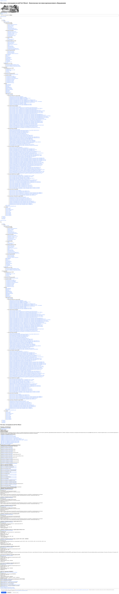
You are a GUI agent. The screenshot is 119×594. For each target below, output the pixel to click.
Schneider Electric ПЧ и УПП (10, 273)
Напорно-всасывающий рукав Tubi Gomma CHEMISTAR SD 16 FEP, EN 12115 (22, 102)
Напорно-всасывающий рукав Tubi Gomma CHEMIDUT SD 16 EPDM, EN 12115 (22, 99)
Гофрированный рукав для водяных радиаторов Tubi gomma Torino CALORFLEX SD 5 (23, 383)
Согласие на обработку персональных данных (13, 66)
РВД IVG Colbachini (9, 88)
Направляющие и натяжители (12, 44)
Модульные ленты (11, 43)
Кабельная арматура (11, 231)
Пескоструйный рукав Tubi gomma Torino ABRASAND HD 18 (19, 335)
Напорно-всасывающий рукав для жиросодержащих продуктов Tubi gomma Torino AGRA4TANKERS (26, 367)
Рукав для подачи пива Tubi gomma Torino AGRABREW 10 (19, 351)
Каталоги (3, 216)
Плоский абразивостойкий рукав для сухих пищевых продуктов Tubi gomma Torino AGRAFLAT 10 (25, 372)
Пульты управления (11, 255)
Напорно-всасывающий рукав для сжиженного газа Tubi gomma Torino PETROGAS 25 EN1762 (25, 127)
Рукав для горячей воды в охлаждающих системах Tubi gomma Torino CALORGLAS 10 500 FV (25, 187)
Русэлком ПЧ (8, 72)
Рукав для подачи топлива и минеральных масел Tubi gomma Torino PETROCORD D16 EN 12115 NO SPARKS (27, 314)
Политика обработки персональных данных (13, 65)
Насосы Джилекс (8, 215)
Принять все (4, 592)
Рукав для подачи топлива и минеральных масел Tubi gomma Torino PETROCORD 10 (23, 109)
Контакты (3, 218)
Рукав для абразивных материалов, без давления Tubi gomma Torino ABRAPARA (22, 140)
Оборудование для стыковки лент (13, 48)
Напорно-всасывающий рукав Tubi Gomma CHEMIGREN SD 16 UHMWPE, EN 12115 (23, 100)
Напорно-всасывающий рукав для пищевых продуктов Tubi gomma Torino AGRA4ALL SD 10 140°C (26, 161)
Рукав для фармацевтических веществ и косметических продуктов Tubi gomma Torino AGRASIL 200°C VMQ (27, 171)
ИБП (8, 38)
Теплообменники (8, 57)
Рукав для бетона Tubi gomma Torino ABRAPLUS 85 (18, 133)
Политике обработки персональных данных (21, 590)
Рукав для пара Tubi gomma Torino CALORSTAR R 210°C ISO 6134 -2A (21, 185)
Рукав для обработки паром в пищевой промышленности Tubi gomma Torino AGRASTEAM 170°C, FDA (26, 164)
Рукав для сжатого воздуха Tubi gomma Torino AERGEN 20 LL (20, 394)
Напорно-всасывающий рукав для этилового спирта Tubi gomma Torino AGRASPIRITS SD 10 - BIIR (26, 155)
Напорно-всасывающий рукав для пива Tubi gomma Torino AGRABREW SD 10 (22, 148)
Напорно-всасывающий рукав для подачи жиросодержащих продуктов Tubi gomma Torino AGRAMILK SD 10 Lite (28, 159)
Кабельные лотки (10, 26)
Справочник (6, 62)
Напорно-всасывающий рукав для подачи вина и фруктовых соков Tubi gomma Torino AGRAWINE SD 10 (26, 356)
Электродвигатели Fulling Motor (11, 76)
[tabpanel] (59, 427)
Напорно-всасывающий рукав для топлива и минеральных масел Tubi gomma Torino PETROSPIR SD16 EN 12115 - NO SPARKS (30, 319)
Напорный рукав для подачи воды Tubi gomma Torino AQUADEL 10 (20, 198)
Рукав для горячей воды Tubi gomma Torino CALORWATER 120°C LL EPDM (22, 175)
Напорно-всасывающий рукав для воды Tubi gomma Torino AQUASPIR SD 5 (22, 201)
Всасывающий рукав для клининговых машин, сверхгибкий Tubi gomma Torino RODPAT (24, 145)
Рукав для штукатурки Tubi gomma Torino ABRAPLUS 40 (19, 132)
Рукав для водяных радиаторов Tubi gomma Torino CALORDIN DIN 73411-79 (22, 178)
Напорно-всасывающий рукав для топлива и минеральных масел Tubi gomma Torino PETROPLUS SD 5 (26, 121)
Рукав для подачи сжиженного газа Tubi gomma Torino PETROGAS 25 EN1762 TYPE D (23, 126)
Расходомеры (8, 60)
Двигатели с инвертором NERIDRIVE (7, 443)
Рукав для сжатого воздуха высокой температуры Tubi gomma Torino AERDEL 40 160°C (24, 194)
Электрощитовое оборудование (13, 29)
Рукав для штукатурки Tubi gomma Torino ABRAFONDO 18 (19, 134)
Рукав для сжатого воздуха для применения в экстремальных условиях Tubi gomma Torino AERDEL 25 (26, 193)
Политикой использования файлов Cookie (67, 589)
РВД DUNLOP (8, 85)
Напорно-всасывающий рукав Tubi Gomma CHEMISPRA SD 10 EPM (21, 308)
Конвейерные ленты (11, 41)
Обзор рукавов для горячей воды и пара (16, 378)
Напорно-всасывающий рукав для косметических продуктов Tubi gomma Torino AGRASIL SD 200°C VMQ (27, 172)
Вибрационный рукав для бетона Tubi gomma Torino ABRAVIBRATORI (21, 138)
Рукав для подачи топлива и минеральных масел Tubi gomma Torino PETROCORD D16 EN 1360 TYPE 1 (26, 111)
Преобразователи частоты (12, 31)
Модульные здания (9, 59)
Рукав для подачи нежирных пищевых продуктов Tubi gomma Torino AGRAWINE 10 (23, 152)
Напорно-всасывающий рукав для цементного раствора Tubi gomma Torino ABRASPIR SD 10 (24, 340)
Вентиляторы (8, 260)
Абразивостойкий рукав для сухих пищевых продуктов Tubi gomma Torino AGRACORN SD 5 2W (25, 167)
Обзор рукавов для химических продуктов (16, 96)
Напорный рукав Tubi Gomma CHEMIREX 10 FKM (18, 103)
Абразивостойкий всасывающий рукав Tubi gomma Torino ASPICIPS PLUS (21, 142)
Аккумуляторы (10, 243)
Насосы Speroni (8, 213)
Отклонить (9, 592)
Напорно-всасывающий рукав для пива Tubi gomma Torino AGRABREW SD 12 (22, 150)
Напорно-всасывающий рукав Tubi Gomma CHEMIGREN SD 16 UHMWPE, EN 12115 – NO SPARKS (26, 101)
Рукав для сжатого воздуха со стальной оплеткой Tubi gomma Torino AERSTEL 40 (23, 195)
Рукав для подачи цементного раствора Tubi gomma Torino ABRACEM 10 (21, 135)
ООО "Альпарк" (6, 21)
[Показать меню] (0, 221)
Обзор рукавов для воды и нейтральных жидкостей (18, 400)
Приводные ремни (11, 46)
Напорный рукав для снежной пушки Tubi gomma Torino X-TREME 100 (21, 204)
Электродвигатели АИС (10, 81)
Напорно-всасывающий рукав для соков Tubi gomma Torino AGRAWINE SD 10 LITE (23, 153)
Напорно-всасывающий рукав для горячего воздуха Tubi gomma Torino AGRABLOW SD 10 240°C (25, 170)
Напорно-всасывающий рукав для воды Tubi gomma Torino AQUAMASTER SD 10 (23, 405)
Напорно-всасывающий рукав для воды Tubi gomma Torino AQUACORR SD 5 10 (22, 202)
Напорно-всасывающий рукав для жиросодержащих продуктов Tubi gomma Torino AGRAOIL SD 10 (26, 165)
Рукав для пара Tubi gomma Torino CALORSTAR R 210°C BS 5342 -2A (21, 388)
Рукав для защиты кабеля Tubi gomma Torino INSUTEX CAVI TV (20, 143)
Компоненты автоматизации (12, 237)
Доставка (3, 421)
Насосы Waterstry (8, 214)
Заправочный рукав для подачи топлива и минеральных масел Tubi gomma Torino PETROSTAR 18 (25, 120)
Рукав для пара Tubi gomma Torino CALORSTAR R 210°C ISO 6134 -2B (21, 186)
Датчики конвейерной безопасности (13, 49)
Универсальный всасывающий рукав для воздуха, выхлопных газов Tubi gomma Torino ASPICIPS (25, 345)
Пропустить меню (3, 16)
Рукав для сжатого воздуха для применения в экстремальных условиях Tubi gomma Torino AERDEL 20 (26, 192)
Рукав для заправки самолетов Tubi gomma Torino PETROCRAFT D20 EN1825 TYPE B (23, 123)
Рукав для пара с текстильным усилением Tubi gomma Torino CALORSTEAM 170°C (23, 180)
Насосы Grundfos (8, 210)
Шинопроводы (8, 54)
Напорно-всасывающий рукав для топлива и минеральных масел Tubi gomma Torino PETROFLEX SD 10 (26, 324)
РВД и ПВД (8, 55)
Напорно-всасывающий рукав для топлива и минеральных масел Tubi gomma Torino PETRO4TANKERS (26, 122)
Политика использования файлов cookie (12, 64)
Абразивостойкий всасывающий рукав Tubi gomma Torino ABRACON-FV (21, 139)
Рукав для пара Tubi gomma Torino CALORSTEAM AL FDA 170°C (20, 183)
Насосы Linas (8, 211)
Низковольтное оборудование (12, 24)
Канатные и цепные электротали (13, 53)
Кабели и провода (11, 25)
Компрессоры (8, 58)
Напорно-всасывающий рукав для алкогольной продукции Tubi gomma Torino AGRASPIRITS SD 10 (26, 154)
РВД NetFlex (8, 90)
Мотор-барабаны (10, 249)
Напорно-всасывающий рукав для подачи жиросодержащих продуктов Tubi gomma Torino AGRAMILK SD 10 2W (28, 160)
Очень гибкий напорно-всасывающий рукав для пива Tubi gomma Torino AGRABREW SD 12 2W (25, 151)
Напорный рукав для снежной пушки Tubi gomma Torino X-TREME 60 (21, 203)
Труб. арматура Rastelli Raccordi (11, 206)
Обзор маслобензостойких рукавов (15, 106)
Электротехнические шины (12, 28)
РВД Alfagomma (8, 84)
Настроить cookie (15, 592)
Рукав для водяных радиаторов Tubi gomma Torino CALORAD (19, 177)
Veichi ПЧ (7, 71)
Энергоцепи (8, 61)
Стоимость (4, 217)
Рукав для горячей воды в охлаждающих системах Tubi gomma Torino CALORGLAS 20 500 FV (25, 188)
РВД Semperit (8, 296)
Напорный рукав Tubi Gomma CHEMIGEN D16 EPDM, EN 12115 (20, 98)
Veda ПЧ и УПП (8, 70)
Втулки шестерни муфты (12, 35)
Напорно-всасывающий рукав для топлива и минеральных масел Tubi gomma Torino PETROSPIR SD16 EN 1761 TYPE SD (29, 117)
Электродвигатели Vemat (10, 80)
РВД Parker (7, 91)
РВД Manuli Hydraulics (9, 89)
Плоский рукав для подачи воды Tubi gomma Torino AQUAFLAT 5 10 (21, 199)
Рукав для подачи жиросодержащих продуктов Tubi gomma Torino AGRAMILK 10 (23, 156)
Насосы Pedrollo (8, 416)
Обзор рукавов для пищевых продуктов (16, 147)
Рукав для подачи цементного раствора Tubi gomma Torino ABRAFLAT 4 (21, 136)
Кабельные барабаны (11, 52)
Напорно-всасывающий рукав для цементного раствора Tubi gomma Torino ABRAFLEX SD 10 (25, 137)
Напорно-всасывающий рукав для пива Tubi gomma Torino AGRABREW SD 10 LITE (23, 149)
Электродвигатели (11, 34)
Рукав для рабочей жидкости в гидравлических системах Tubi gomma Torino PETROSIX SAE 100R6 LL (26, 108)
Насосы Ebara (8, 208)
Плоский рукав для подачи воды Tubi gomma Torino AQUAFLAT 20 (20, 200)
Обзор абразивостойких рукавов (15, 129)
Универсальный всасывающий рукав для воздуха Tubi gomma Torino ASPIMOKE (22, 141)
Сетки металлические (11, 47)
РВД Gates (7, 86)
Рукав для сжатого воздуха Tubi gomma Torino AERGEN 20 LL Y (20, 191)
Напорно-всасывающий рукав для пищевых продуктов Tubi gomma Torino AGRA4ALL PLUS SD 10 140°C (27, 162)
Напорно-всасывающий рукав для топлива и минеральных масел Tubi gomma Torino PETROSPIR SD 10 (26, 114)
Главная (3, 223)
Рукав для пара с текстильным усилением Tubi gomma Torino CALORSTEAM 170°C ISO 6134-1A (25, 181)
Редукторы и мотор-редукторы (13, 32)
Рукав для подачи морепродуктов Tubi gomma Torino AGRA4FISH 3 (20, 166)
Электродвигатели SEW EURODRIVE (12, 78)
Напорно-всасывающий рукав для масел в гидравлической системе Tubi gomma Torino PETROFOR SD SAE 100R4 (28, 119)
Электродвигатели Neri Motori (11, 77)
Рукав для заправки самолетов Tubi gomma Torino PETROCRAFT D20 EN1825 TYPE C (23, 124)
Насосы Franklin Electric (9, 209)
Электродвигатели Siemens (10, 79)
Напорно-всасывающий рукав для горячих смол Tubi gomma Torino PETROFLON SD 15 (24, 329)
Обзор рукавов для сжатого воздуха (15, 190)
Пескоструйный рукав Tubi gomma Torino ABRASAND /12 (19, 131)
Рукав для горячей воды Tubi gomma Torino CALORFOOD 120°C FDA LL (21, 176)
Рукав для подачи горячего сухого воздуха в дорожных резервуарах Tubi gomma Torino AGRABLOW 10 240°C (27, 169)
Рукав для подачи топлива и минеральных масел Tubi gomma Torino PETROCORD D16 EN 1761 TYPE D (26, 112)
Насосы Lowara (8, 212)
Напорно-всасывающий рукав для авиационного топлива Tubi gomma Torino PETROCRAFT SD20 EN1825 (27, 125)
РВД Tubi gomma (10, 94)
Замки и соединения (11, 42)
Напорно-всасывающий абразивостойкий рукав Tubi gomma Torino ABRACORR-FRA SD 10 (24, 130)
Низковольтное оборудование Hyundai (12, 74)
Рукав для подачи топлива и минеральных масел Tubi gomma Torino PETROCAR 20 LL (23, 107)
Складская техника (9, 265)
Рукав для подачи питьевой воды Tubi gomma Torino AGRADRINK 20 (21, 157)
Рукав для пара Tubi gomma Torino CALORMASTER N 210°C (19, 184)
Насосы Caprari (8, 411)
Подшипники (10, 36)
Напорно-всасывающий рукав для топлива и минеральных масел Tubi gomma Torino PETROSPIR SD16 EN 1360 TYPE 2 (29, 116)
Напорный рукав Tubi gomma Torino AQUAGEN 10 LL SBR (19, 197)
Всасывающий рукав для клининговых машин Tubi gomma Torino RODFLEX (22, 144)
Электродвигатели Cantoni (10, 279)
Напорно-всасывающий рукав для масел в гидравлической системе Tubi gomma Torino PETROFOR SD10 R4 (27, 118)
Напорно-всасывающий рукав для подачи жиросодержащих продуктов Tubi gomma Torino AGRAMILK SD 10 (27, 158)
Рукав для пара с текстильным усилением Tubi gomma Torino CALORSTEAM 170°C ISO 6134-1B (25, 182)
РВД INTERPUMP (9, 87)
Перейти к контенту (3, 0)
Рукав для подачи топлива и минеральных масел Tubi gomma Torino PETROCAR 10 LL (23, 113)
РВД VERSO (8, 205)
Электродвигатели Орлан (10, 82)
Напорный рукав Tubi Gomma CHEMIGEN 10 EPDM (18, 97)
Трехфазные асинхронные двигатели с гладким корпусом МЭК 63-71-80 (12, 439)
